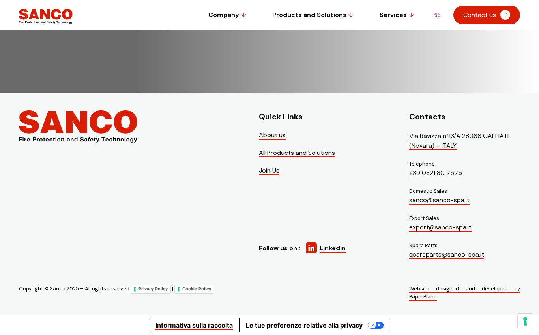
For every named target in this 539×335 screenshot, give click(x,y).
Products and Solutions (309, 15)
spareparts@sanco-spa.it (446, 254)
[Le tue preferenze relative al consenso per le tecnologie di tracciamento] (525, 321)
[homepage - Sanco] (78, 127)
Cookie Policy (196, 289)
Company (223, 15)
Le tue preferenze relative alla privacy (304, 325)
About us (272, 135)
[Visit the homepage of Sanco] (46, 22)
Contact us (479, 15)
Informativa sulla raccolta (194, 325)
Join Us (269, 170)
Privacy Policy (153, 289)
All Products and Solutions (297, 153)
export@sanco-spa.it (440, 227)
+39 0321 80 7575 (435, 173)
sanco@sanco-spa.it (439, 200)
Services (393, 15)
